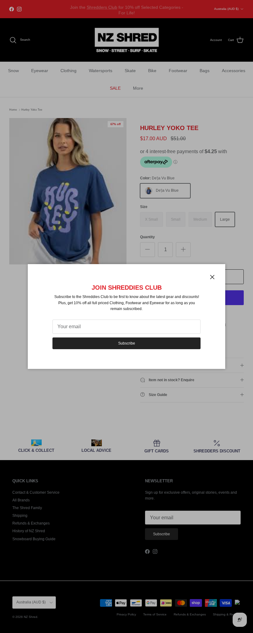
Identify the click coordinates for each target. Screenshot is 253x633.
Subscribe (126, 343)
